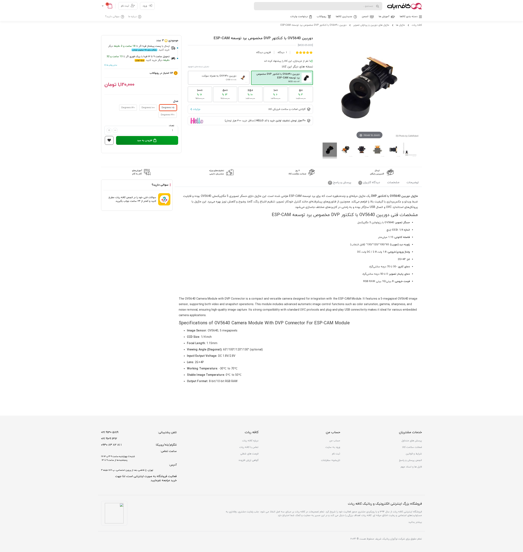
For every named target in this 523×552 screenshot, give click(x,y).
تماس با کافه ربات (248, 447)
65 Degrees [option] (168, 107)
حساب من (334, 440)
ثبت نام (125, 6)
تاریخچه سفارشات (330, 460)
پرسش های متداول (411, 440)
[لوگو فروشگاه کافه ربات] (404, 6)
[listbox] (141, 112)
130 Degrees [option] (128, 107)
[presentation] (412, 183)
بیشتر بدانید (415, 522)
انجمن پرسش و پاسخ (410, 460)
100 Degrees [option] (148, 107)
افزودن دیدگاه (263, 52)
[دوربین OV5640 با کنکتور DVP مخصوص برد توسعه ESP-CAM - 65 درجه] (330, 150)
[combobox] (318, 6)
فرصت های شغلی (249, 453)
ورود (145, 6)
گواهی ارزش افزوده (248, 460)
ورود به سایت (332, 447)
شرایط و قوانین (414, 453)
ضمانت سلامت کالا (412, 447)
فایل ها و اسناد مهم (411, 466)
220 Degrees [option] (167, 114)
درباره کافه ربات (250, 440)
